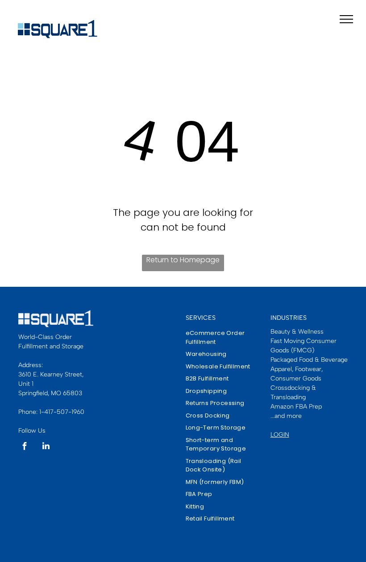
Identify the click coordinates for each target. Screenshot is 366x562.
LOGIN (279, 434)
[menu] (346, 19)
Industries (288, 318)
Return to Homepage (183, 260)
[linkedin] (46, 447)
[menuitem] (221, 337)
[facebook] (24, 447)
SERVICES (201, 318)
